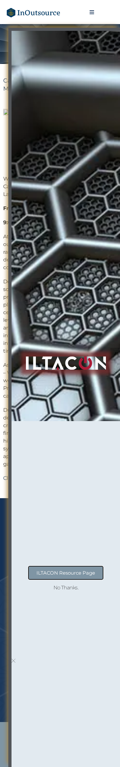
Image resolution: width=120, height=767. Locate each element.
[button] (92, 12)
